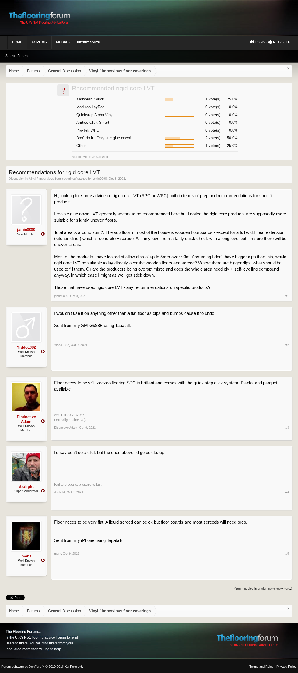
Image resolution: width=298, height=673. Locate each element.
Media (62, 42)
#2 (287, 345)
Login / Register (272, 42)
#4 (287, 492)
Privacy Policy (286, 666)
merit (26, 556)
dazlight (26, 486)
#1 (287, 296)
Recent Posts (88, 42)
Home (17, 42)
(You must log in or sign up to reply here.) (263, 588)
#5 (287, 553)
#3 (287, 427)
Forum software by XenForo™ (42, 666)
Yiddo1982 (26, 347)
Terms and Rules (261, 666)
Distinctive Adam (26, 419)
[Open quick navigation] (288, 68)
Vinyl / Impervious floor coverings (52, 178)
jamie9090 (100, 178)
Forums (39, 42)
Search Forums (17, 56)
